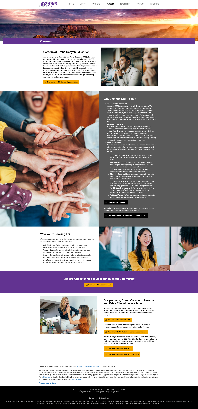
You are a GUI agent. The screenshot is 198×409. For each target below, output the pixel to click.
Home (71, 4)
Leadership (125, 4)
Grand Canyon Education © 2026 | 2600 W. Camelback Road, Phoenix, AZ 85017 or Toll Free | (99, 391)
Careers (110, 4)
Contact (140, 4)
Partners (96, 4)
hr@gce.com (76, 379)
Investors (154, 4)
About (82, 4)
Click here (46, 377)
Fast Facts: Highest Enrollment (88, 366)
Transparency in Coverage (49, 383)
